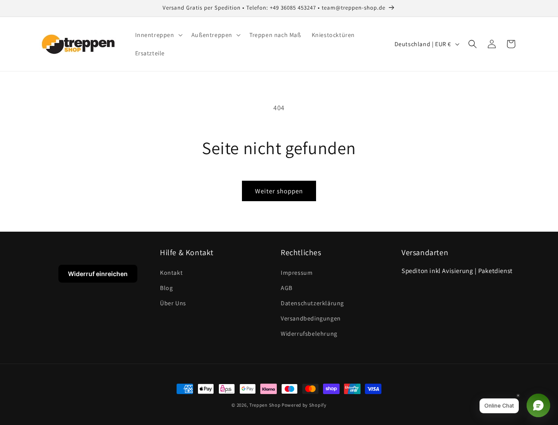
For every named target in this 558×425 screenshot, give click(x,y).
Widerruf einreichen (98, 273)
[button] (158, 35)
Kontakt (171, 273)
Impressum (297, 273)
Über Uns (173, 303)
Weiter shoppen (279, 191)
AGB (287, 288)
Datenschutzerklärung (312, 303)
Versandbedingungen (311, 318)
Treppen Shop (264, 405)
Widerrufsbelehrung (309, 333)
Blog (166, 288)
